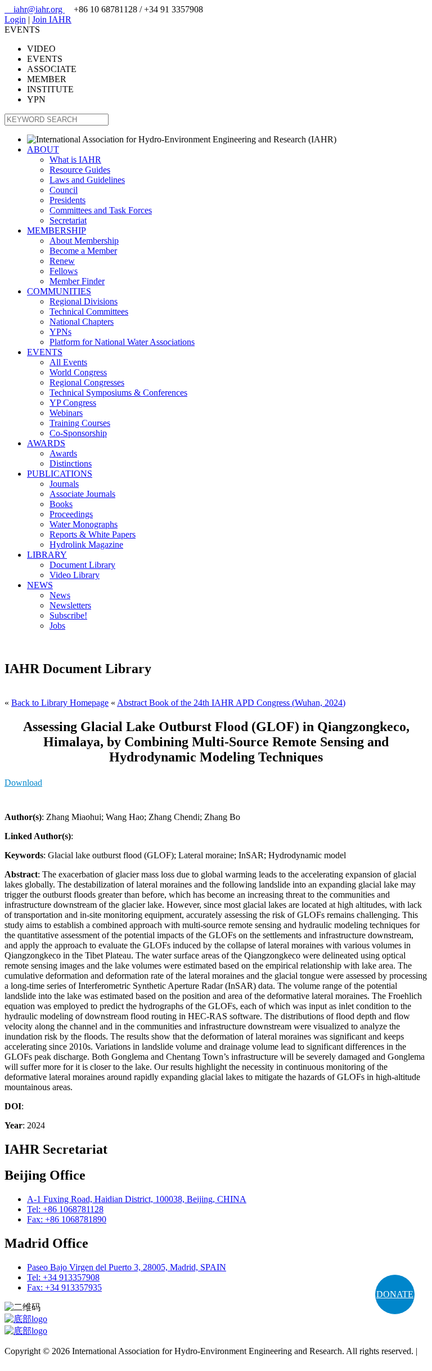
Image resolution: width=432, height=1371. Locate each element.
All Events (68, 362)
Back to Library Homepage (60, 702)
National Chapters (82, 321)
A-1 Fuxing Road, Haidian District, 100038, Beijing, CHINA (136, 1199)
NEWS (40, 585)
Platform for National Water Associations (122, 342)
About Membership (84, 240)
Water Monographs (84, 524)
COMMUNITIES (59, 291)
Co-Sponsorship (78, 433)
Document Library (82, 565)
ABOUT (43, 149)
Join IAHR (51, 19)
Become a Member (83, 251)
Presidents (68, 200)
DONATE (394, 1294)
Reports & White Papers (93, 534)
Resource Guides (80, 169)
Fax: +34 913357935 (64, 1287)
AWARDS (46, 443)
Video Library (75, 575)
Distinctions (71, 463)
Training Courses (80, 423)
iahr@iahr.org (34, 9)
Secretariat (68, 220)
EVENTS (44, 352)
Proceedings (71, 514)
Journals (64, 484)
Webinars (66, 413)
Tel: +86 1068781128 (65, 1209)
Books (61, 504)
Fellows (64, 271)
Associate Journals (82, 494)
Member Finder (77, 281)
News (60, 595)
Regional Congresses (87, 382)
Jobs (57, 625)
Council (64, 190)
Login (15, 19)
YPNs (60, 332)
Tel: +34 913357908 (63, 1277)
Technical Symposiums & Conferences (118, 392)
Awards (63, 453)
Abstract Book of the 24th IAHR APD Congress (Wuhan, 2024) (231, 702)
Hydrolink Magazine (86, 544)
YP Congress (73, 402)
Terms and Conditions (43, 1361)
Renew (62, 261)
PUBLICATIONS (59, 473)
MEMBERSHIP (56, 230)
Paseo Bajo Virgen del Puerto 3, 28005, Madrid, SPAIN (126, 1267)
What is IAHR (75, 159)
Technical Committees (89, 311)
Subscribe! (68, 615)
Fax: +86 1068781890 (66, 1219)
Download (23, 782)
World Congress (78, 372)
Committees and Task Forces (101, 210)
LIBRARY (47, 554)
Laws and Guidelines (87, 180)
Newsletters (70, 605)
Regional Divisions (84, 301)
